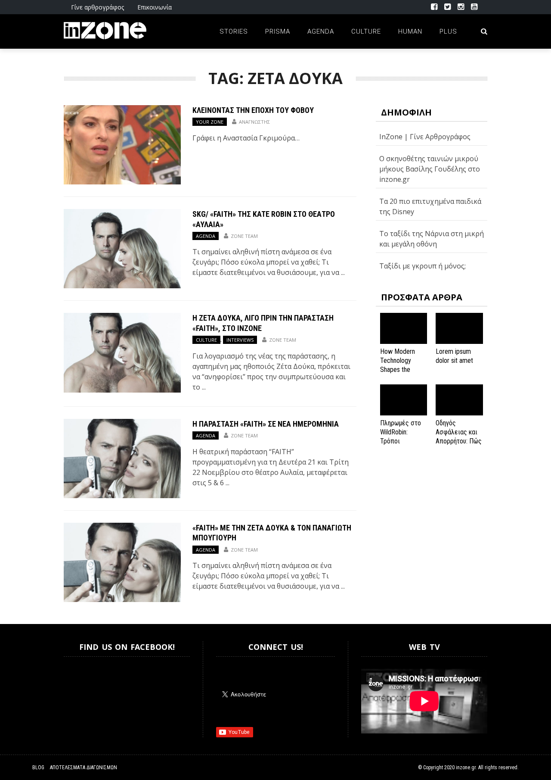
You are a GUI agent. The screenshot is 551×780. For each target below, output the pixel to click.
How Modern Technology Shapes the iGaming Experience (397, 369)
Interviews (240, 340)
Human (410, 31)
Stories (234, 31)
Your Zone (209, 122)
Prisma (277, 31)
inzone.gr (466, 767)
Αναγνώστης (254, 122)
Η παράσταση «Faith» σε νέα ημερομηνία (265, 423)
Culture (366, 31)
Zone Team (244, 236)
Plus (448, 31)
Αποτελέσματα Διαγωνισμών (83, 767)
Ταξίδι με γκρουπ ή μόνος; (422, 266)
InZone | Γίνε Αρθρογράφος (425, 136)
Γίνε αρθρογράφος (97, 7)
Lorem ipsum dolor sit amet (454, 356)
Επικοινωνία (154, 7)
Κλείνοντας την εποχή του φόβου (253, 110)
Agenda (320, 31)
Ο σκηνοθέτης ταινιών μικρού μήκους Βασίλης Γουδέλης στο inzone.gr (429, 169)
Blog (38, 767)
